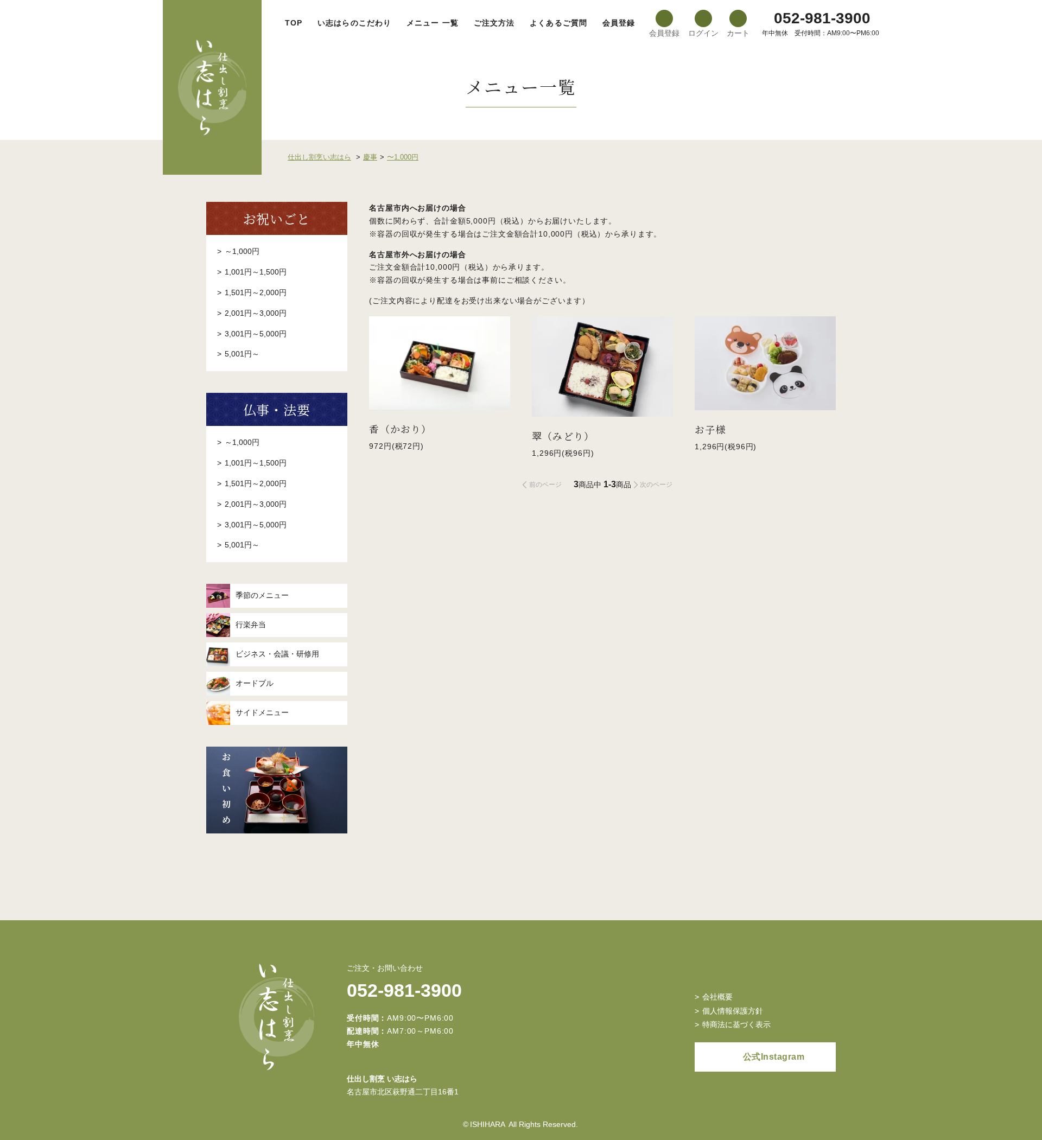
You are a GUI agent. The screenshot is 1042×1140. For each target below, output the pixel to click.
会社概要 (717, 996)
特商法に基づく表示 (736, 1024)
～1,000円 (242, 251)
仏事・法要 (277, 409)
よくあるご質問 (558, 22)
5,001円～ (242, 353)
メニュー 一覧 (432, 22)
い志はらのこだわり (354, 22)
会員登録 (618, 22)
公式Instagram (773, 1056)
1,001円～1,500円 (256, 272)
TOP (293, 22)
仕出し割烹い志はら (319, 157)
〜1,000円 (402, 157)
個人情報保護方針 (732, 1011)
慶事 (370, 157)
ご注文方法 (494, 22)
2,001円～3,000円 (256, 313)
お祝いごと (277, 218)
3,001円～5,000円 (256, 333)
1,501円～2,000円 (256, 292)
